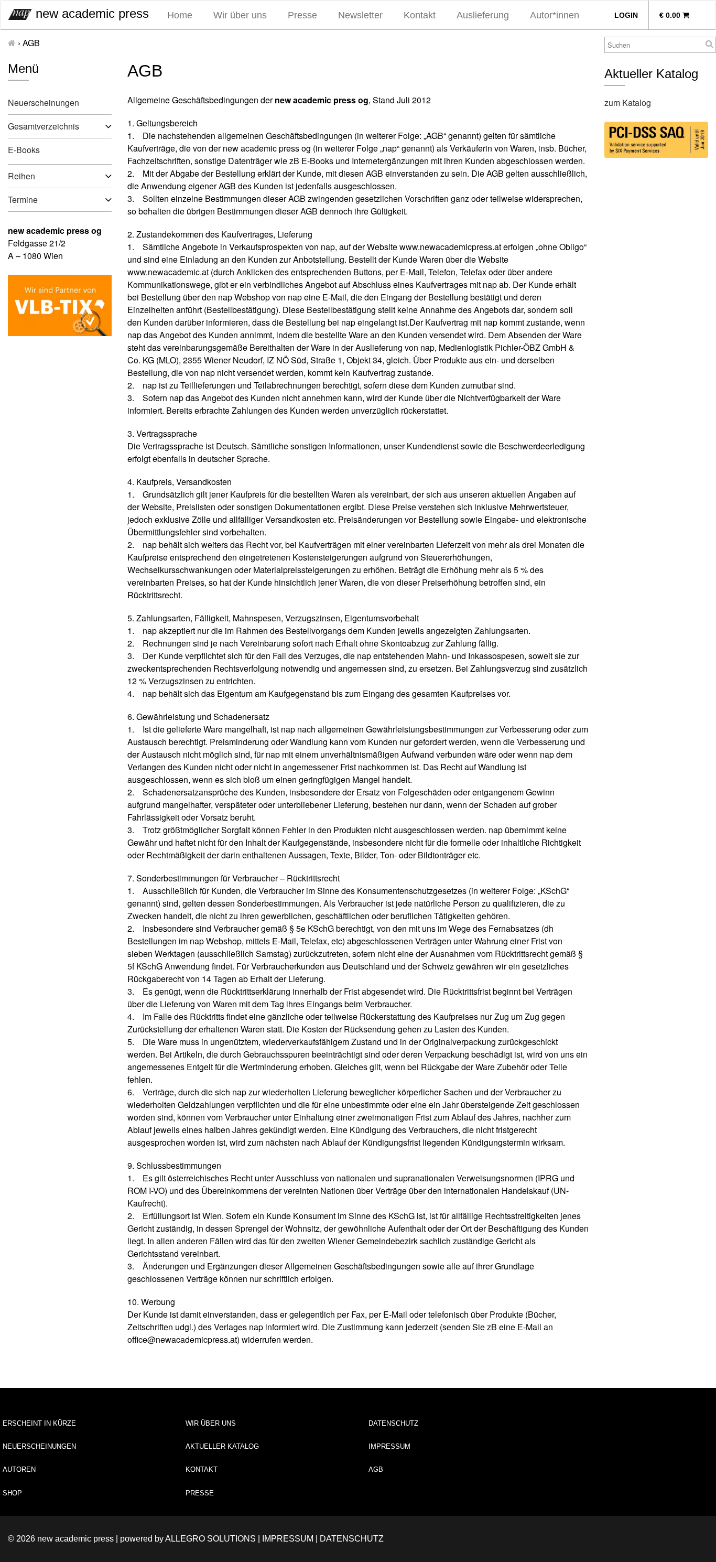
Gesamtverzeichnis (43, 126)
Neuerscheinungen (43, 102)
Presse (302, 15)
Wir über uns (240, 15)
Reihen (21, 176)
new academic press (90, 13)
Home (179, 15)
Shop (12, 1493)
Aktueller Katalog (222, 1446)
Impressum (389, 1446)
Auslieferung (483, 15)
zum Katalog (627, 102)
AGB (375, 1469)
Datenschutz (393, 1423)
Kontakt (420, 15)
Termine (23, 199)
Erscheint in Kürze (39, 1423)
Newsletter (360, 15)
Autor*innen (554, 15)
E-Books (24, 150)
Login (626, 15)
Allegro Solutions (210, 1538)
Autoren (19, 1469)
